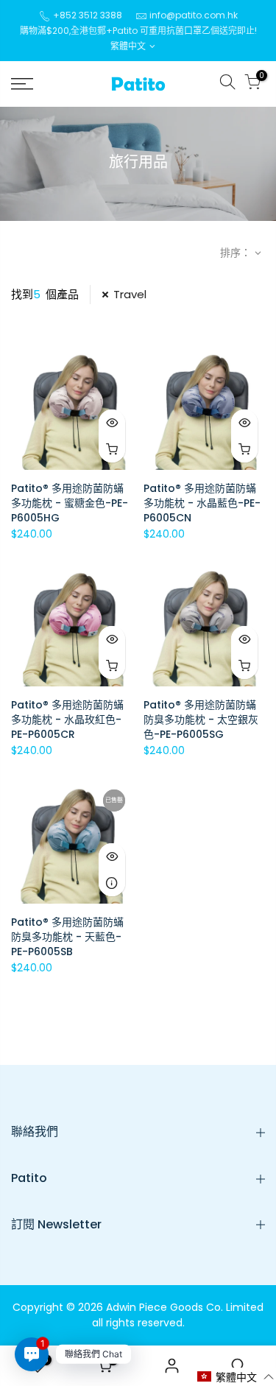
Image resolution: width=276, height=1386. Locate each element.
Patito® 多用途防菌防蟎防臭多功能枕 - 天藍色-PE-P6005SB (67, 937)
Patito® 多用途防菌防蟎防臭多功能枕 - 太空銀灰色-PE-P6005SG (201, 719)
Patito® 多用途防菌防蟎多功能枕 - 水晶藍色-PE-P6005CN (202, 503)
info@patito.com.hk (193, 15)
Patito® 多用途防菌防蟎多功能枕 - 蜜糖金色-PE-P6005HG (69, 503)
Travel (129, 294)
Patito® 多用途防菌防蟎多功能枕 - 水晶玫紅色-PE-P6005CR (67, 719)
